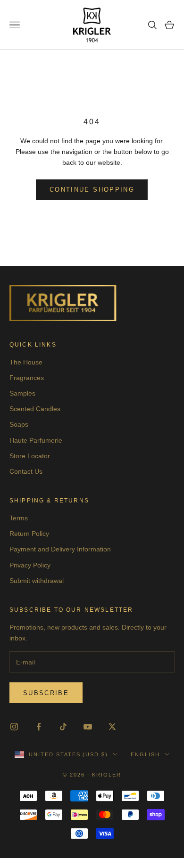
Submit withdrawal (36, 580)
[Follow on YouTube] (87, 726)
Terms (18, 518)
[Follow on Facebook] (38, 726)
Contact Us (25, 471)
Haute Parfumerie (35, 440)
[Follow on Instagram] (14, 726)
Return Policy (29, 533)
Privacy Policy (29, 565)
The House (25, 362)
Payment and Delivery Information (60, 549)
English (145, 754)
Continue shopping (92, 189)
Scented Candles (34, 409)
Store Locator (29, 456)
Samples (22, 393)
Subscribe (46, 692)
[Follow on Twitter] (112, 726)
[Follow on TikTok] (63, 726)
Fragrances (26, 377)
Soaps (18, 424)
